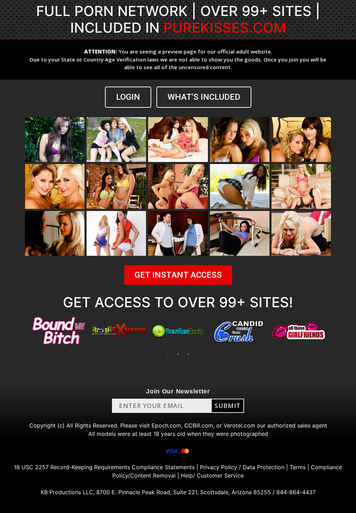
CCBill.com (198, 425)
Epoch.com (166, 425)
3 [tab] (188, 354)
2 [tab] (178, 354)
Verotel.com (239, 425)
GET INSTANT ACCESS (178, 275)
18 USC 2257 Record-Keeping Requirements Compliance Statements (104, 467)
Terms (298, 467)
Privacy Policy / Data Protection (242, 467)
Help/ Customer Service (212, 475)
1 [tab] (167, 354)
